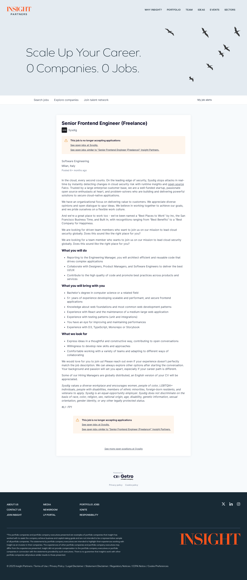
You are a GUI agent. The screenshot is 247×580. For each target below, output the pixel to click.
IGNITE (83, 509)
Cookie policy (131, 485)
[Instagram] (238, 504)
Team (189, 9)
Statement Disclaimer (97, 566)
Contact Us (14, 509)
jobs (41, 100)
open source (176, 184)
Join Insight (14, 515)
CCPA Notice (139, 566)
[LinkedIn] (231, 504)
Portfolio (174, 9)
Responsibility (89, 515)
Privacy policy (115, 485)
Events (214, 9)
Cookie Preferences (158, 566)
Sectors (229, 9)
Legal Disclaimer (75, 566)
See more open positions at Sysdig (124, 448)
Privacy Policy (57, 566)
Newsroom (50, 509)
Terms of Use (41, 566)
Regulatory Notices (120, 566)
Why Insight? (153, 9)
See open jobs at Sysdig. (84, 145)
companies (66, 100)
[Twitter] (223, 504)
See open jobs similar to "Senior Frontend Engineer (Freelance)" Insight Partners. (114, 149)
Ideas (201, 9)
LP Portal (49, 515)
